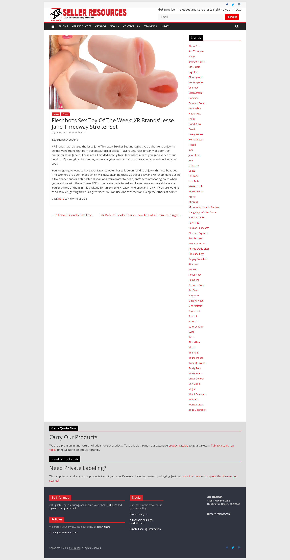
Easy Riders (195, 108)
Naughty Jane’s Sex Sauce (202, 212)
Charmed (194, 87)
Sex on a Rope (196, 285)
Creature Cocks (197, 103)
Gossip (192, 129)
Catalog (100, 26)
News (113, 26)
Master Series (196, 191)
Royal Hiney (195, 274)
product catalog (178, 445)
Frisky (192, 118)
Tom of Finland (197, 363)
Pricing (63, 26)
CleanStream (196, 92)
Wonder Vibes (196, 404)
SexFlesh (193, 290)
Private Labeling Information (145, 528)
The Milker (194, 342)
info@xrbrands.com (220, 513)
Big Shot (193, 72)
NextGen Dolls (196, 217)
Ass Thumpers (196, 51)
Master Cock (195, 186)
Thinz (192, 347)
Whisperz (194, 399)
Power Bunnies (197, 243)
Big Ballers (194, 66)
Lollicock (193, 176)
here (61, 198)
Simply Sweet (196, 300)
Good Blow (195, 124)
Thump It (194, 352)
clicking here (103, 526)
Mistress (193, 201)
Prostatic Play (196, 253)
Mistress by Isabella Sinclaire (204, 207)
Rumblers (194, 279)
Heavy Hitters (196, 134)
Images (165, 26)
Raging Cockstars (198, 259)
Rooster (193, 269)
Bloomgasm (195, 77)
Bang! (192, 56)
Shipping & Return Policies (63, 532)
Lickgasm (194, 165)
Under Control (196, 378)
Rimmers (193, 264)
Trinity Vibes (195, 373)
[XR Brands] (53, 26)
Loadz (192, 170)
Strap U (193, 316)
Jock (191, 160)
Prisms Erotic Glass (199, 248)
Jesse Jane (194, 155)
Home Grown (196, 139)
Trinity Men (195, 368)
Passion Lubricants (199, 227)
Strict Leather (196, 326)
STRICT (193, 321)
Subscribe (232, 16)
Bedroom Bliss (197, 61)
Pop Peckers (195, 238)
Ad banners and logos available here (142, 521)
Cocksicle (194, 98)
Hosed (192, 144)
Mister (192, 196)
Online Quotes (81, 26)
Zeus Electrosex (197, 409)
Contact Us (130, 26)
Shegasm (194, 295)
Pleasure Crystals (198, 233)
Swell (191, 331)
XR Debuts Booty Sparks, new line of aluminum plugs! (141, 215)
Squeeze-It (194, 311)
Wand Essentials (197, 394)
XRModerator (78, 132)
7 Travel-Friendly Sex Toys (71, 215)
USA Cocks (194, 383)
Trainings (150, 26)
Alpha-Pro (194, 46)
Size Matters (195, 305)
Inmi (191, 150)
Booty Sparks (196, 82)
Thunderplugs (196, 357)
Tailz (191, 337)
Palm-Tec (194, 222)
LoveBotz (194, 181)
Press (65, 114)
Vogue (192, 389)
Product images (138, 514)
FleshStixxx (195, 113)
